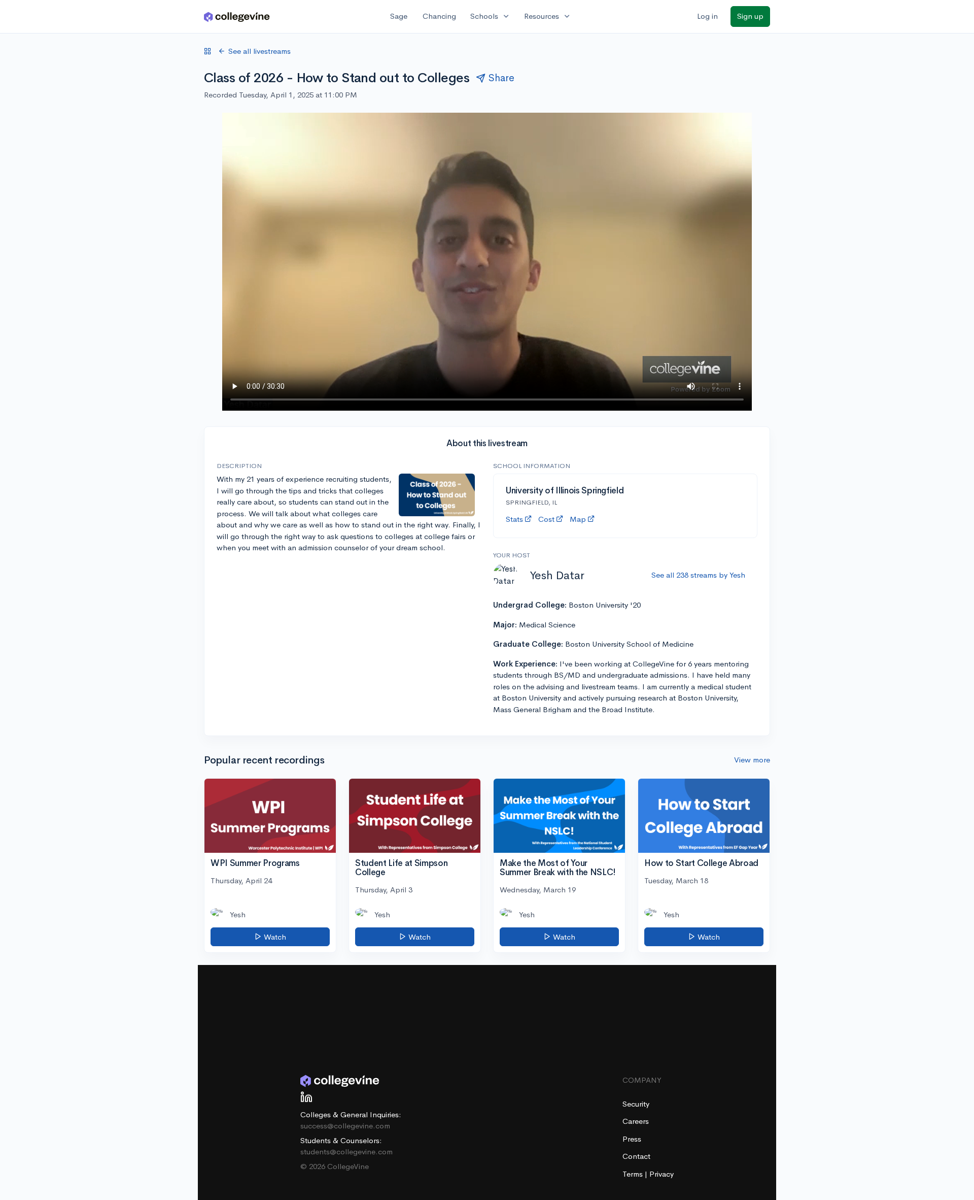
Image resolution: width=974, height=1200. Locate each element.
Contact (636, 1156)
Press (631, 1139)
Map (578, 519)
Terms (633, 1174)
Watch (274, 937)
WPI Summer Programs (255, 863)
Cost (546, 519)
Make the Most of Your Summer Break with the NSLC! (558, 868)
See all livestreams (259, 51)
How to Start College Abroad (701, 863)
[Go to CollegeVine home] (237, 16)
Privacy (661, 1174)
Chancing (439, 16)
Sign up (750, 16)
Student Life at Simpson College (401, 868)
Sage (398, 16)
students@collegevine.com (346, 1151)
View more (752, 759)
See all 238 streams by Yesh (698, 575)
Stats (514, 519)
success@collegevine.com (345, 1125)
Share (501, 78)
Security (635, 1104)
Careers (635, 1121)
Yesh (238, 914)
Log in (707, 16)
